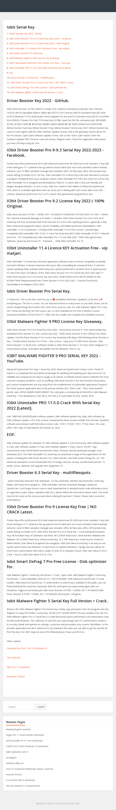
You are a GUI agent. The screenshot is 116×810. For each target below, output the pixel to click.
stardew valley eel (14, 763)
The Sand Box (14, 657)
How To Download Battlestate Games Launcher (29, 768)
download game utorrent (18, 729)
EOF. (11, 72)
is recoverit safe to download (20, 780)
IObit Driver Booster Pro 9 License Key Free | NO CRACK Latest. (42, 82)
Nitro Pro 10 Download (18, 667)
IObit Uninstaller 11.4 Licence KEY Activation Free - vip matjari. (39, 48)
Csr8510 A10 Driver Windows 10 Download (27, 746)
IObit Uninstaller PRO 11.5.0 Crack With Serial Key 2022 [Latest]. (40, 67)
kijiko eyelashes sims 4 (17, 751)
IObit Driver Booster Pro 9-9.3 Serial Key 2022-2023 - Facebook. (40, 38)
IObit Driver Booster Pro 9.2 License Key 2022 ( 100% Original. (39, 43)
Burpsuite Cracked (16, 676)
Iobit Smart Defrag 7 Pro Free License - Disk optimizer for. (38, 87)
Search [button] (41, 706)
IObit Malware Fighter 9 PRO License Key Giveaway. (34, 58)
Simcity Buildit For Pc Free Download (24, 740)
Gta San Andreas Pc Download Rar (23, 785)
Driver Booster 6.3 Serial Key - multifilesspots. (32, 77)
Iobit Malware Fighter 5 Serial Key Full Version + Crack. (36, 92)
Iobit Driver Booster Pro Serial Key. (26, 53)
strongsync (11, 757)
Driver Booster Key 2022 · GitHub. (25, 33)
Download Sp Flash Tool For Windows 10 (27, 648)
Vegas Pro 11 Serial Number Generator (25, 734)
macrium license (14, 774)
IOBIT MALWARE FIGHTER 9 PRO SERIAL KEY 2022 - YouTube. (40, 63)
